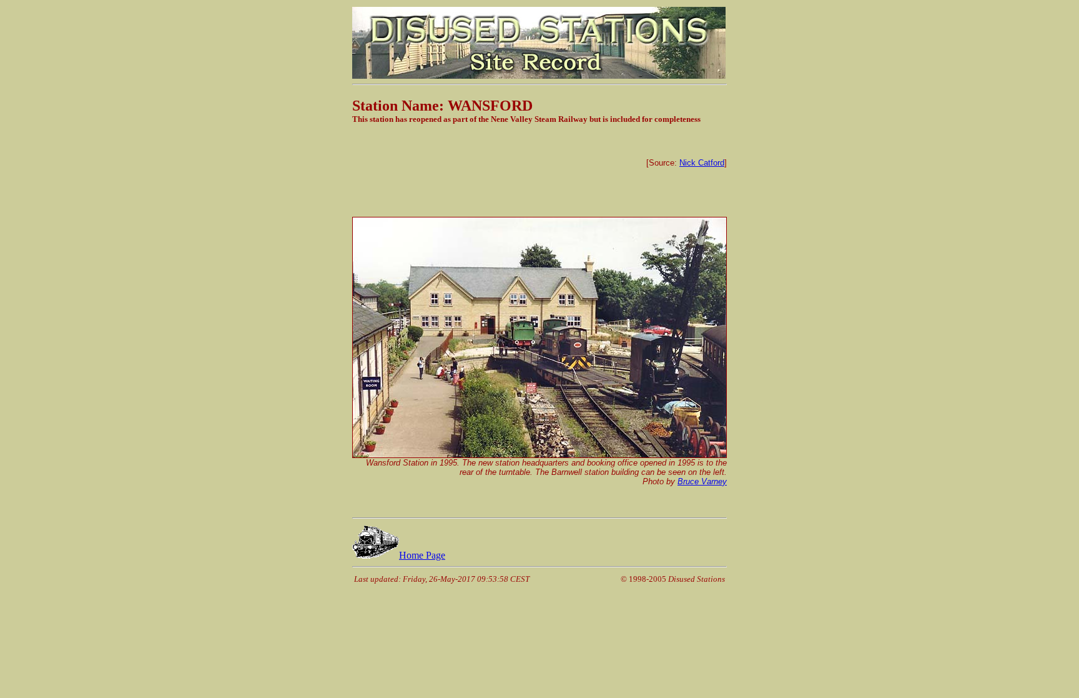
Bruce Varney (702, 481)
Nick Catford (701, 162)
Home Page (422, 555)
